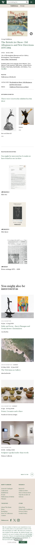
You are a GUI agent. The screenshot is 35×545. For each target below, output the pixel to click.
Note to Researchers (25, 492)
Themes (3, 499)
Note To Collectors (7, 513)
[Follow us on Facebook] (11, 520)
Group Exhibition (6, 39)
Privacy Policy (23, 511)
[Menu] (31, 2)
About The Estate (6, 507)
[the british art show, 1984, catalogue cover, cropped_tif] (17, 23)
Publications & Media (8, 77)
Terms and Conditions (25, 509)
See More (4, 69)
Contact (3, 515)
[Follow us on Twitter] (14, 520)
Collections (4, 490)
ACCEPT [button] (23, 542)
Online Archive (23, 490)
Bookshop (4, 511)
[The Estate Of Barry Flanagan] (4, 2)
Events (22, 6)
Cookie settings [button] (11, 542)
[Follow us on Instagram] (18, 520)
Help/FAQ (22, 507)
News (2, 509)
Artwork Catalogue (7, 488)
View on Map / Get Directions (9, 59)
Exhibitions (14, 6)
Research (21, 488)
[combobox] (16, 2)
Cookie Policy (23, 513)
